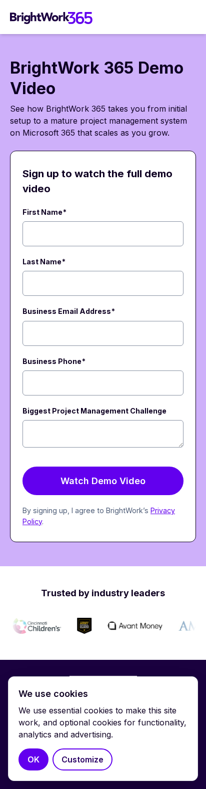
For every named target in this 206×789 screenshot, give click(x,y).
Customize (83, 759)
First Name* (44, 212)
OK (34, 759)
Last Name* (44, 261)
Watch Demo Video (103, 481)
